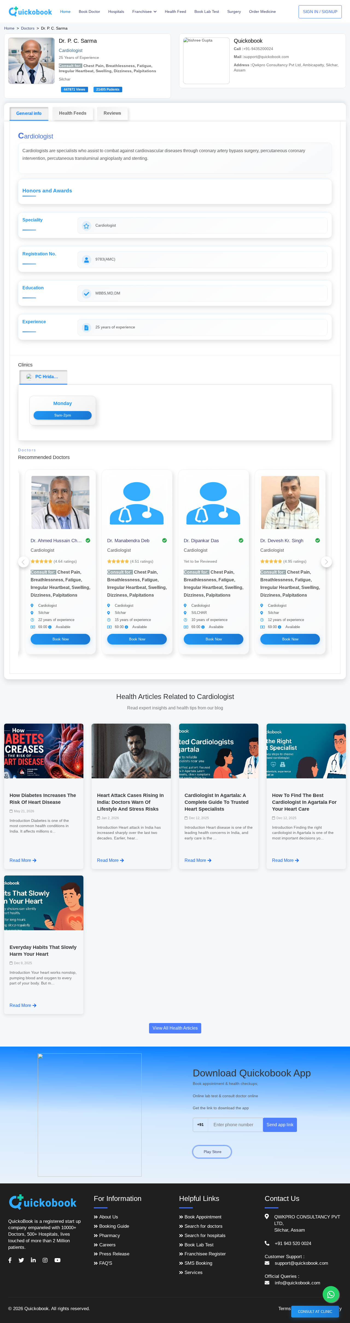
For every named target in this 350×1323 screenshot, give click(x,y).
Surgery (234, 11)
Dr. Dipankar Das (201, 540)
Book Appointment (203, 1217)
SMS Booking (198, 1263)
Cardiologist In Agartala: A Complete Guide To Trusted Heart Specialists (217, 802)
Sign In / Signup (320, 11)
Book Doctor (89, 11)
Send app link (280, 1124)
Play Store (212, 1151)
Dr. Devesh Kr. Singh (281, 540)
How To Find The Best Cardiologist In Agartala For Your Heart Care (304, 802)
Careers (107, 1244)
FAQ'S (105, 1263)
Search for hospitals (205, 1235)
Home (65, 11)
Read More (20, 860)
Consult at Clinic (315, 1312)
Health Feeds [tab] (72, 113)
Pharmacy (109, 1235)
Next (326, 561)
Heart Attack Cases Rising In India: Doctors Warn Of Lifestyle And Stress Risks (130, 802)
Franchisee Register (205, 1253)
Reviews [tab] (112, 113)
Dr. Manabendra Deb (128, 540)
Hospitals (116, 11)
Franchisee (142, 11)
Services (194, 1272)
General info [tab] (29, 113)
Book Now (60, 639)
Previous (23, 561)
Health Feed (175, 11)
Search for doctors (204, 1226)
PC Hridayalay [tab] (49, 376)
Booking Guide (114, 1226)
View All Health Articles (175, 1028)
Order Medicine (262, 11)
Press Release (114, 1253)
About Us (108, 1217)
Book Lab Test (206, 11)
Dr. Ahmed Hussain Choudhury (57, 540)
